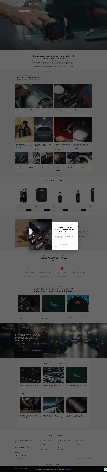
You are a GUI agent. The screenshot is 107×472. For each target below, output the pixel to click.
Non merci (57, 246)
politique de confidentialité (65, 244)
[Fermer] (76, 224)
